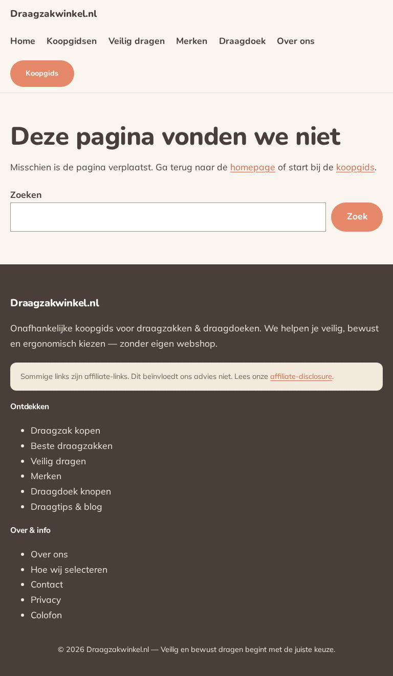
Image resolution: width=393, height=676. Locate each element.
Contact (47, 584)
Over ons (49, 553)
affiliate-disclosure (301, 376)
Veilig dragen (58, 460)
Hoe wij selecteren (69, 569)
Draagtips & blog (66, 506)
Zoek (357, 216)
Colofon (46, 614)
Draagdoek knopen (71, 491)
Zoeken (26, 194)
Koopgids (42, 73)
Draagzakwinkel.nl (53, 13)
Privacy (46, 599)
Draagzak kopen (65, 430)
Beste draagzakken (72, 445)
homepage (252, 166)
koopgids (355, 166)
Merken (46, 475)
